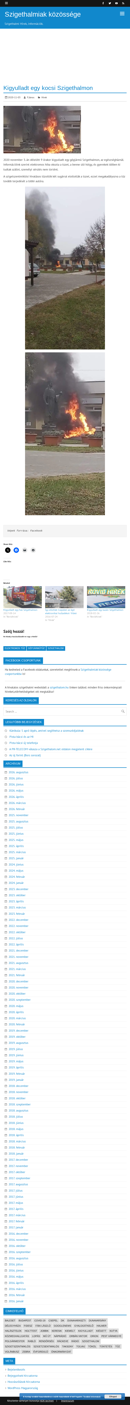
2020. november (18, 987)
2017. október (17, 1172)
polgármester (15, 1341)
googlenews (62, 1325)
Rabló (32, 1341)
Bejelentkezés (16, 1369)
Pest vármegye (111, 1336)
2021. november (18, 957)
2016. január (16, 1301)
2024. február (17, 877)
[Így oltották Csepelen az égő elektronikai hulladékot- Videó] (64, 597)
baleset (10, 1320)
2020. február (17, 1024)
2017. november (18, 1166)
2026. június (16, 784)
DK (62, 1320)
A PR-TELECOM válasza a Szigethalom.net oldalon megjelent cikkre (50, 749)
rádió (75, 1341)
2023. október (17, 895)
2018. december (18, 1086)
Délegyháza (13, 1325)
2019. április (16, 1067)
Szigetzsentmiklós (46, 1346)
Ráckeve (62, 1341)
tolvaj (80, 1346)
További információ (92, 1396)
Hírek (44, 97)
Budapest (25, 1320)
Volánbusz (12, 1351)
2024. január (16, 883)
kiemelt (70, 1331)
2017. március (17, 1215)
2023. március (17, 907)
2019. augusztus (18, 1043)
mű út (47, 1336)
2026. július (16, 778)
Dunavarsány (97, 1320)
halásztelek (13, 1331)
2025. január (16, 858)
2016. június (16, 1270)
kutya (113, 1331)
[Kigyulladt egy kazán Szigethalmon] (106, 597)
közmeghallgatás (17, 1336)
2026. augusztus (18, 772)
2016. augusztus (18, 1258)
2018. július (16, 1116)
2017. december (18, 1160)
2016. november (18, 1240)
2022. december (18, 920)
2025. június (16, 834)
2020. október (17, 993)
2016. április (16, 1283)
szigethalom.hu (59, 687)
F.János (30, 97)
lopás (36, 1336)
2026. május (16, 790)
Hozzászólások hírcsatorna (24, 1382)
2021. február (17, 975)
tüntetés (106, 1346)
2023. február (17, 914)
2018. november (18, 1092)
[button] (65, 268)
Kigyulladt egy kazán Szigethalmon (105, 609)
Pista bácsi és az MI (21, 737)
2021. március (17, 969)
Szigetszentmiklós (17, 1346)
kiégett (101, 1331)
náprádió (60, 1336)
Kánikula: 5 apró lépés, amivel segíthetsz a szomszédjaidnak (46, 731)
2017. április (16, 1209)
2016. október (17, 1246)
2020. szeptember (20, 1000)
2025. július (16, 827)
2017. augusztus (18, 1184)
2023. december (18, 889)
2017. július (16, 1190)
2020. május (16, 1006)
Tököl (92, 1346)
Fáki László (43, 1325)
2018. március (17, 1141)
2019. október (17, 1037)
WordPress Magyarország (23, 1388)
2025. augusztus (18, 821)
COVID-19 (39, 1320)
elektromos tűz (15, 648)
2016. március (17, 1289)
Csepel (53, 1320)
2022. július (16, 938)
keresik (57, 1331)
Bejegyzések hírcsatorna (22, 1376)
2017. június (16, 1197)
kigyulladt (85, 1331)
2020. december (18, 981)
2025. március (17, 852)
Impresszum (67, 1400)
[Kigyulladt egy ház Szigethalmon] (22, 597)
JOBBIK (44, 1331)
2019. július (16, 1049)
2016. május (16, 1276)
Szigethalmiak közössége (43, 14)
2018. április (16, 1135)
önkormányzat (61, 1351)
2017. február (17, 1221)
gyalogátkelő (83, 1325)
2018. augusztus (18, 1110)
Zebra (26, 1351)
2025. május (16, 840)
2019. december (18, 1030)
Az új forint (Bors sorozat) (25, 755)
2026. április (16, 797)
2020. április (16, 1012)
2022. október (17, 932)
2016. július (16, 1264)
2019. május (16, 1061)
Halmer (101, 1325)
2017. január (16, 1227)
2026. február (17, 809)
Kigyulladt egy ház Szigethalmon (20, 609)
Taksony (67, 1346)
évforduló (40, 1351)
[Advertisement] (65, 54)
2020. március (17, 1018)
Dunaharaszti (76, 1320)
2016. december (18, 1234)
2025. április (16, 846)
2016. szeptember (20, 1252)
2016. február (17, 1295)
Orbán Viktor (78, 1336)
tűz (117, 1346)
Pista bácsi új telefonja (23, 743)
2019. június (16, 1055)
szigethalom (56, 648)
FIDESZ (28, 1325)
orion (94, 1336)
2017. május (16, 1203)
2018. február (17, 1147)
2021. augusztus (18, 963)
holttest (31, 1331)
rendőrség (46, 1341)
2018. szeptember (20, 1104)
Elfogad (113, 1396)
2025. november (18, 815)
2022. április (16, 944)
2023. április (16, 901)
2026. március (17, 803)
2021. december (18, 950)
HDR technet (47, 1400)
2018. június (16, 1123)
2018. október (17, 1098)
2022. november (18, 926)
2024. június (16, 864)
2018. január (16, 1153)
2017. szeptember (19, 1178)
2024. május (16, 870)
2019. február (17, 1074)
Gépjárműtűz (36, 648)
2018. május (16, 1129)
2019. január (16, 1080)
